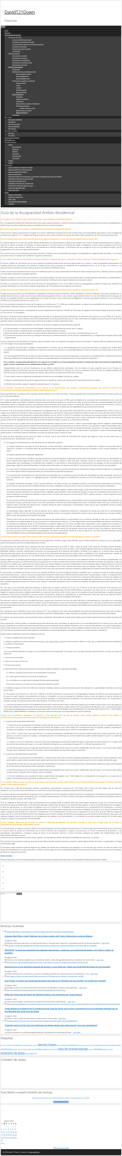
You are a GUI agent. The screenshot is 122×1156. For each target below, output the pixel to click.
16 (16, 1132)
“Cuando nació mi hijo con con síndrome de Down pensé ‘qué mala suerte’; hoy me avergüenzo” (51, 1025)
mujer (33, 1049)
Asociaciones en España (19, 56)
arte (13, 1045)
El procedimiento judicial (23, 74)
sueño (27, 1053)
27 (9, 1138)
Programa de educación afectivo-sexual (20, 186)
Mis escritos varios (14, 124)
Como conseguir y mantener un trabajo (20, 167)
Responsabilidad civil (22, 76)
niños (55, 1049)
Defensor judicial (21, 90)
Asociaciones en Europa (19, 58)
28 (11, 1138)
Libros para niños (13, 190)
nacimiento (45, 1049)
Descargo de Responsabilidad (17, 202)
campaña (35, 1045)
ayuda (25, 1045)
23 (16, 1135)
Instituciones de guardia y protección (23, 81)
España (96, 1045)
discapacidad (72, 1045)
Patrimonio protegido (22, 106)
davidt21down (47, 1044)
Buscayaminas (16, 147)
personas (98, 1049)
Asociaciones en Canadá (19, 65)
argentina (9, 1045)
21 (11, 1135)
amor (5, 1045)
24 (2, 1138)
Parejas (10, 161)
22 (13, 1135)
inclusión (4, 1049)
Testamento (20, 101)
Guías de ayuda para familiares (17, 172)
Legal (6, 192)
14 (11, 1132)
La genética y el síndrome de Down (23, 42)
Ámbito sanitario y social (27, 108)
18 (4, 1135)
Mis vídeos (11, 135)
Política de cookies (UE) (15, 197)
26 (7, 1138)
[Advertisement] (58, 908)
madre (29, 1049)
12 (7, 1132)
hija (107, 1045)
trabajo (32, 1053)
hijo (110, 1045)
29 (13, 1138)
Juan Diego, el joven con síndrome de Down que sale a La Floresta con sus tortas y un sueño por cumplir (55, 980)
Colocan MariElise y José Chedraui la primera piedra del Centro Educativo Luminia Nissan (48, 936)
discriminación (80, 1045)
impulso (118, 1045)
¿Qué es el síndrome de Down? (21, 40)
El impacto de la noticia (19, 47)
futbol (104, 1045)
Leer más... (106, 943)
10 (2, 1132)
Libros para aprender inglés (16, 188)
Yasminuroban (16, 156)
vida (35, 1053)
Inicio (6, 31)
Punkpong (15, 149)
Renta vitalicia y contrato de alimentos (28, 104)
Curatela (18, 88)
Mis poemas (12, 129)
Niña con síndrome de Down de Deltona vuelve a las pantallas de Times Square (43, 994)
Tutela (18, 85)
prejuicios (105, 1049)
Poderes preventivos (22, 99)
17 (2, 1135)
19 (7, 1135)
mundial (38, 1049)
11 (4, 1132)
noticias (83, 1049)
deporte (59, 1045)
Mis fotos (11, 133)
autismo (22, 1045)
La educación (16, 51)
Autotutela (19, 97)
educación (87, 1045)
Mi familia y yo (10, 140)
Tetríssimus (15, 158)
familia (100, 1045)
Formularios (16, 115)
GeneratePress (34, 1152)
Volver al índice (6, 856)
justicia (25, 1049)
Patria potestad (21, 83)
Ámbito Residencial (22, 113)
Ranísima (15, 151)
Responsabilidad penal (23, 78)
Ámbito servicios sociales (24, 110)
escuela (92, 1045)
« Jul (2, 1143)
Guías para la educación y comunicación (20, 179)
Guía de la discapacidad (15, 67)
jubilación (20, 1049)
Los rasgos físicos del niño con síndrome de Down (27, 44)
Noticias (7, 33)
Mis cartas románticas (15, 119)
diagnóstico (64, 1045)
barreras (29, 1045)
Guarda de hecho (21, 92)
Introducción (16, 69)
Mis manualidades (14, 126)
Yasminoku (15, 154)
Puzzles (10, 163)
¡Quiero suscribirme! (61, 1102)
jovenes (15, 1049)
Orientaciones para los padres (21, 49)
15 (13, 1132)
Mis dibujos (11, 122)
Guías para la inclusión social (17, 181)
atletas (17, 1045)
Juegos (10, 145)
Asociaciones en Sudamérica (21, 60)
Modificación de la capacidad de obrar (24, 72)
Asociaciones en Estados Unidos (22, 63)
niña (50, 1049)
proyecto (110, 1049)
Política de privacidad (14, 195)
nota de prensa (68, 1049)
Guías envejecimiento (15, 174)
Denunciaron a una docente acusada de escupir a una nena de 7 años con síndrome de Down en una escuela (57, 967)
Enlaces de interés (14, 53)
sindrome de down (13, 1053)
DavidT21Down (20, 12)
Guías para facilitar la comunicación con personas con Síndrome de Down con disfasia (35, 176)
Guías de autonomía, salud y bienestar (20, 170)
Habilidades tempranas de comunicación (20, 183)
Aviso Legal (11, 199)
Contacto (11, 204)
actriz (2, 1045)
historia (113, 1045)
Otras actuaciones (17, 94)
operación (91, 1049)
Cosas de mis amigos (12, 138)
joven (10, 1049)
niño (52, 1049)
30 (16, 1138)
